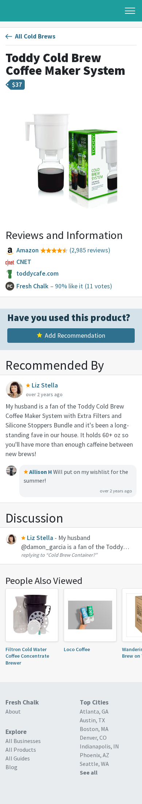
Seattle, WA (94, 763)
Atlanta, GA (94, 711)
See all (89, 772)
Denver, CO (93, 737)
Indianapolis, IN (99, 746)
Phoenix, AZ (94, 755)
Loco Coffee (77, 649)
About (13, 711)
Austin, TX (92, 720)
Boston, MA (94, 728)
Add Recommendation (75, 336)
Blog (11, 767)
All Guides (17, 758)
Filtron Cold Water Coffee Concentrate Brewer (27, 656)
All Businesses (23, 740)
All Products (20, 749)
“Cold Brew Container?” (71, 555)
